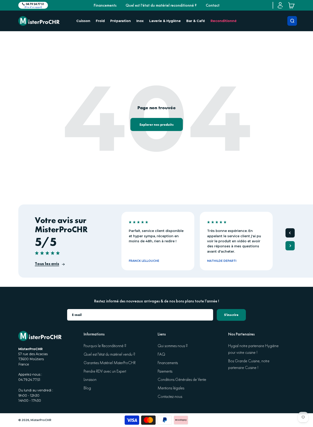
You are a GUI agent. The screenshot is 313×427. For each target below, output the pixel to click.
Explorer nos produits (157, 125)
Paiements (165, 371)
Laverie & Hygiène (165, 21)
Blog (87, 388)
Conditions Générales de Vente (182, 379)
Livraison (90, 379)
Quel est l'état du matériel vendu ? (109, 354)
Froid (100, 21)
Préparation (120, 21)
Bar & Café (195, 21)
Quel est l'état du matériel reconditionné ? (161, 5)
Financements (105, 5)
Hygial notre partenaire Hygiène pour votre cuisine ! (253, 349)
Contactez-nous (170, 396)
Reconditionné (224, 21)
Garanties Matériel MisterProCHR (110, 362)
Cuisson (83, 21)
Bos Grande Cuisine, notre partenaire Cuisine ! (248, 364)
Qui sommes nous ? (173, 345)
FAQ (161, 354)
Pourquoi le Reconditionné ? (105, 345)
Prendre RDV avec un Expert (105, 371)
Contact (213, 5)
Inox (140, 21)
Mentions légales (171, 388)
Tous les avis (47, 263)
